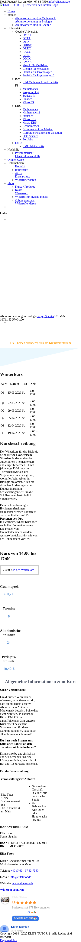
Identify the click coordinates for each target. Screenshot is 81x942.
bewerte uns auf (23, 918)
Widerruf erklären (12, 889)
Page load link (8, 940)
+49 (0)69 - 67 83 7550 (24, 870)
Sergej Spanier (45, 316)
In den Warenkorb (23, 569)
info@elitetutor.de (59, 1)
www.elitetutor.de (22, 883)
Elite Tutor (20, 897)
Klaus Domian (20, 926)
